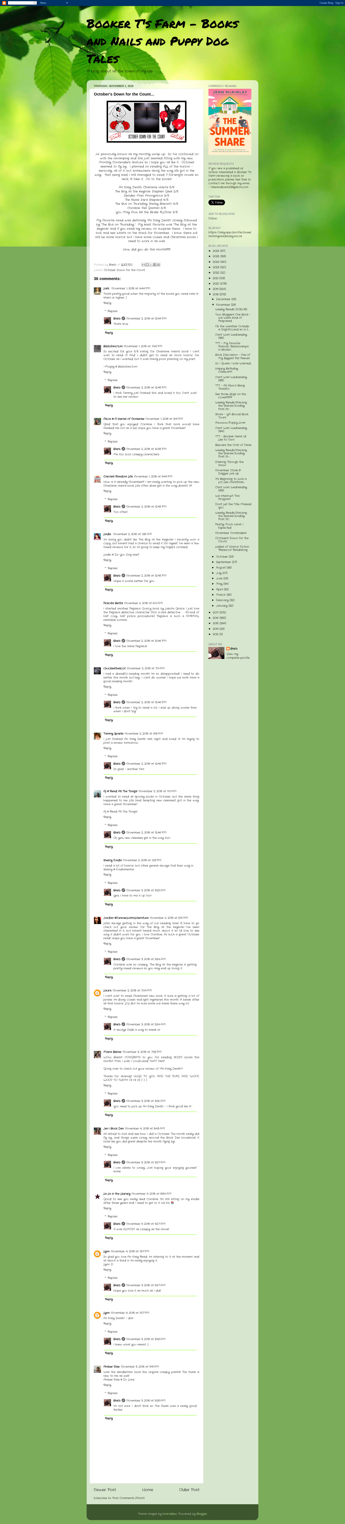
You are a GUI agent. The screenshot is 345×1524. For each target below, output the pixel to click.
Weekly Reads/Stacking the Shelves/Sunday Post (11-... (231, 453)
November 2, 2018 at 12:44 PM (146, 319)
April (220, 589)
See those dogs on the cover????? (230, 395)
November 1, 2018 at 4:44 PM (130, 288)
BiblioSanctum (113, 346)
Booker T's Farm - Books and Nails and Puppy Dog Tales (162, 41)
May (219, 584)
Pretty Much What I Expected (229, 526)
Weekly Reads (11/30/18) (231, 309)
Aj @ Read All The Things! (120, 791)
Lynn (106, 1251)
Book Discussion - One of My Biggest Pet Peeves (232, 356)
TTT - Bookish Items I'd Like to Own (230, 438)
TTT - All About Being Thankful (230, 387)
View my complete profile (238, 656)
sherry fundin (112, 860)
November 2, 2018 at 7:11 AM (146, 668)
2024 (216, 262)
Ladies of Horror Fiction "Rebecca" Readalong (232, 548)
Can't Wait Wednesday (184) (231, 429)
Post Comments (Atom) (128, 1498)
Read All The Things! (123, 812)
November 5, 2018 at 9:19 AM (140, 1367)
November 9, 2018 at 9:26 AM (146, 1101)
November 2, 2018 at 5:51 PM (169, 918)
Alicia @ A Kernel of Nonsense (123, 419)
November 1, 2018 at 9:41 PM (164, 419)
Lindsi (107, 534)
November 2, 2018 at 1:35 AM (132, 534)
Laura (107, 990)
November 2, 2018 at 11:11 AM (157, 791)
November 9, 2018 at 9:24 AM (146, 959)
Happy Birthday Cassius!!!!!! (226, 370)
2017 (216, 613)
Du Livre (128, 1380)
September (224, 562)
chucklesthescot (114, 668)
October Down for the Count (124, 270)
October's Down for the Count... (232, 539)
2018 (216, 294)
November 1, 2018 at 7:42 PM (143, 346)
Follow (212, 218)
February (223, 600)
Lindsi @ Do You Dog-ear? (121, 555)
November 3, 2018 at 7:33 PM (142, 1052)
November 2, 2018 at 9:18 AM (144, 734)
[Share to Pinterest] (159, 265)
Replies (112, 311)
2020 (216, 284)
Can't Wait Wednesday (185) (231, 378)
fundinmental (125, 869)
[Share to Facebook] (155, 265)
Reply (107, 303)
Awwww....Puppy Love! (230, 423)
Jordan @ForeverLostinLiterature (126, 918)
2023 (216, 267)
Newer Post (105, 1490)
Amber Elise (111, 1367)
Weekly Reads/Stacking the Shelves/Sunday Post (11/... (231, 406)
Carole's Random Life (118, 476)
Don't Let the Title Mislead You (233, 505)
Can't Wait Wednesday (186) (231, 336)
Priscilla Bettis (113, 603)
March (221, 595)
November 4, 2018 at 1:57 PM (130, 1251)
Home (147, 1490)
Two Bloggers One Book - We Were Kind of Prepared (233, 318)
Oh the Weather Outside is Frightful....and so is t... (232, 328)
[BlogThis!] (147, 265)
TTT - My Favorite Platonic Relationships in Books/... (232, 346)
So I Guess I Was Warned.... (233, 363)
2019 (216, 289)
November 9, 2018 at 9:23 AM (146, 890)
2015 (216, 623)
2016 (216, 618)
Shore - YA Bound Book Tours (231, 415)
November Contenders (231, 533)
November (223, 305)
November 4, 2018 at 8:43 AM (145, 1128)
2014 (216, 629)
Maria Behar (112, 1052)
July (219, 573)
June (219, 578)
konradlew (170, 1514)
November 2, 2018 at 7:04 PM (132, 990)
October (222, 557)
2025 (216, 256)
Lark (106, 288)
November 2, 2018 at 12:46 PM (146, 641)
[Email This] (143, 265)
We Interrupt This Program (227, 497)
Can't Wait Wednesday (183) (231, 488)
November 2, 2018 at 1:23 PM (142, 860)
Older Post (189, 1490)
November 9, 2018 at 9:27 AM (146, 1162)
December (223, 299)
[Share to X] (151, 265)
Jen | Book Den (113, 1128)
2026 (216, 251)
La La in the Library (116, 1194)
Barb (116, 319)
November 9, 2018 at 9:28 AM (146, 1339)
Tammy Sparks (113, 734)
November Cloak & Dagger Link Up (228, 472)
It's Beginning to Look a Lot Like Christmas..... (231, 480)
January (222, 606)
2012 (216, 634)
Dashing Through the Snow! (229, 463)
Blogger (201, 1514)
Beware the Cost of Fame (233, 445)
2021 (216, 278)
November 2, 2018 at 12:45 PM (146, 388)
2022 (216, 273)
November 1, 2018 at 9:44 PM (153, 476)
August (221, 568)
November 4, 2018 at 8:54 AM (152, 1194)
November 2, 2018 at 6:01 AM (143, 603)
